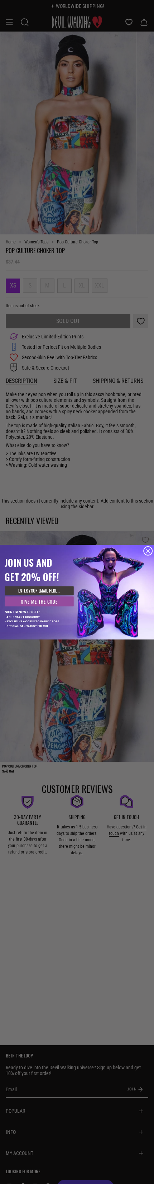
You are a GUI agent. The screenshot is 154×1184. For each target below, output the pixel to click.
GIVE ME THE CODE (39, 601)
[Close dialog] (148, 551)
